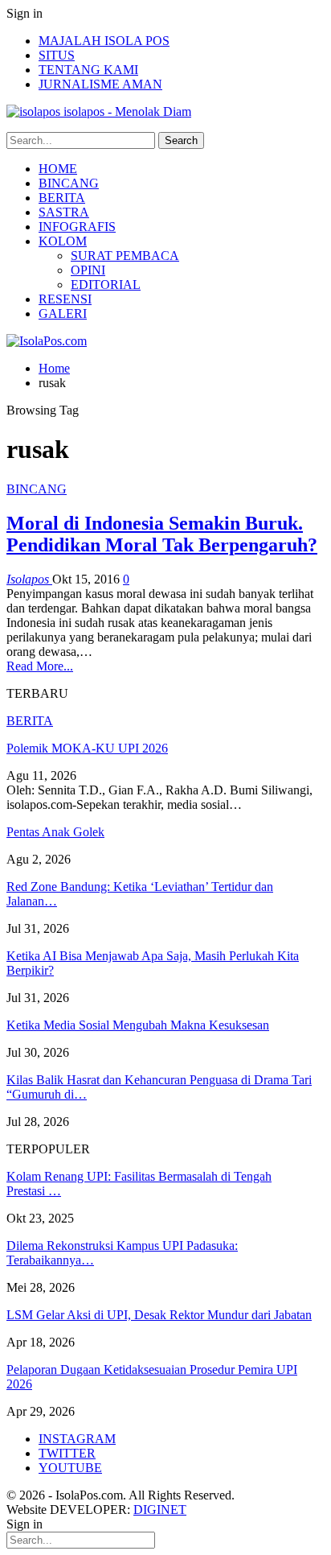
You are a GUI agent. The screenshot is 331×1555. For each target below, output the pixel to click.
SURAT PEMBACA (125, 255)
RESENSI (65, 299)
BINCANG (69, 183)
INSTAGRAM (77, 1439)
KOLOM (63, 241)
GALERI (63, 313)
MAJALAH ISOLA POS (104, 40)
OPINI (88, 270)
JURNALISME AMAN (100, 84)
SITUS (57, 55)
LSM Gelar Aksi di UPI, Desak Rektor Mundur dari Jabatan (159, 1315)
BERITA (62, 197)
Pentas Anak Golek (55, 832)
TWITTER (67, 1453)
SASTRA (64, 212)
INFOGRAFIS (77, 226)
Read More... (39, 666)
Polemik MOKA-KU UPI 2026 (87, 748)
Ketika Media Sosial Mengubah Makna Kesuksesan (137, 1025)
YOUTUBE (70, 1468)
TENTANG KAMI (88, 69)
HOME (58, 168)
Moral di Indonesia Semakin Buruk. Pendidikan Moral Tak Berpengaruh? (161, 534)
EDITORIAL (106, 284)
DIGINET (159, 1509)
